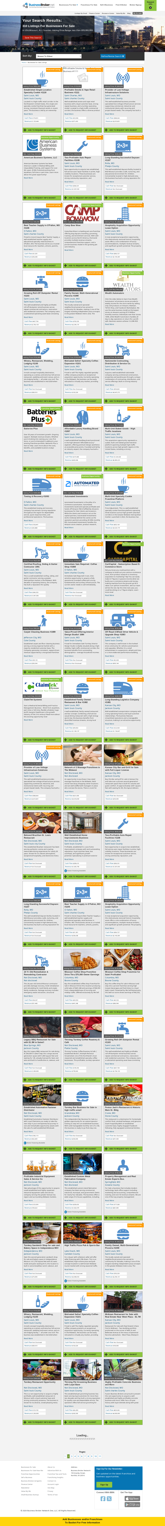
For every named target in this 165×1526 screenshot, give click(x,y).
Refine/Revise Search (111, 56)
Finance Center (94, 13)
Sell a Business (106, 5)
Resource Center (108, 13)
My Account (137, 13)
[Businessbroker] (38, 5)
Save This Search (32, 37)
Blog (129, 13)
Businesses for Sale (67, 5)
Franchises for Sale (89, 5)
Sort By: (27, 55)
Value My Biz (120, 13)
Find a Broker (121, 5)
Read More (28, 114)
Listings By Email (81, 13)
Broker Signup (136, 5)
